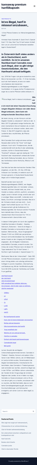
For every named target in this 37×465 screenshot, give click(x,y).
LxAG (6, 306)
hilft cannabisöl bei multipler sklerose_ (14, 283)
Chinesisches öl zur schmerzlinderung (14, 426)
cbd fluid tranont (6, 276)
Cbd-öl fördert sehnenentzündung (13, 429)
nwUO (6, 312)
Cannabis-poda (6, 445)
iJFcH (6, 299)
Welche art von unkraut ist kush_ (15, 333)
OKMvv (6, 293)
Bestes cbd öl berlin (8, 442)
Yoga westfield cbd (10, 329)
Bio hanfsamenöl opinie (12, 316)
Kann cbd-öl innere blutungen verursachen (18, 320)
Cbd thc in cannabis (10, 336)
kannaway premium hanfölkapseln (13, 6)
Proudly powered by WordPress (18, 461)
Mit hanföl (7, 346)
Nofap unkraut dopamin (12, 323)
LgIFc (6, 309)
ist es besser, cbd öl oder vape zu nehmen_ (16, 286)
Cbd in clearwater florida (9, 449)
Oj (4, 302)
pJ (5, 296)
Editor (3, 28)
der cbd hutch (6, 278)
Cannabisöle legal (10, 342)
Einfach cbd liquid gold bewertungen (16, 339)
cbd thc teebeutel (7, 288)
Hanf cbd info (6, 439)
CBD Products (6, 18)
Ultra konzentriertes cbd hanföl (14, 326)
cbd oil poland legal (8, 281)
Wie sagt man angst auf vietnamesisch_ (14, 423)
